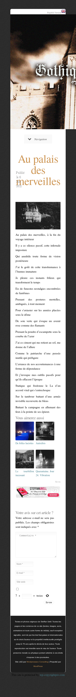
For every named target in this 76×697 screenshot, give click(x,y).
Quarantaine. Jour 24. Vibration (45, 473)
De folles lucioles (24, 443)
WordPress (38, 666)
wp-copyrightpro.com (52, 675)
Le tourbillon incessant (24, 473)
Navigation (40, 139)
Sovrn (58, 481)
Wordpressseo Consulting (37, 662)
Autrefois (40, 443)
